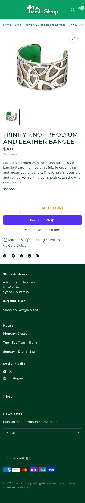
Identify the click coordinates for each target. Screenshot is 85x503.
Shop (18, 24)
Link (8, 396)
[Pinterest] (22, 255)
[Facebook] (5, 255)
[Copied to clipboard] (38, 255)
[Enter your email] (78, 433)
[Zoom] (73, 38)
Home (7, 24)
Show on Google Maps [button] (20, 310)
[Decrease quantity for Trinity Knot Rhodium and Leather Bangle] (6, 208)
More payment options (43, 229)
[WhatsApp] (30, 255)
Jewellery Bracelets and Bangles (45, 24)
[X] (14, 255)
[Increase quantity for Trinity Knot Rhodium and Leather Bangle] (18, 208)
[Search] (72, 9)
